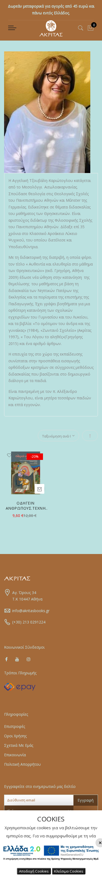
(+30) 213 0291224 (28, 622)
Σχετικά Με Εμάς (18, 745)
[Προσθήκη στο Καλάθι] (39, 489)
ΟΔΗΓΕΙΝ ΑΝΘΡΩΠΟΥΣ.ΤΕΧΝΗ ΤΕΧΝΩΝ (26, 505)
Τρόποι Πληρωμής (20, 672)
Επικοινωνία (15, 754)
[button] (9, 455)
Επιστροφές (14, 726)
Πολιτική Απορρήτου (22, 764)
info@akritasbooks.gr (31, 610)
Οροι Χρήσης (15, 735)
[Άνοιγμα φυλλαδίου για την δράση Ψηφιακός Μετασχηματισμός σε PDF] (51, 862)
